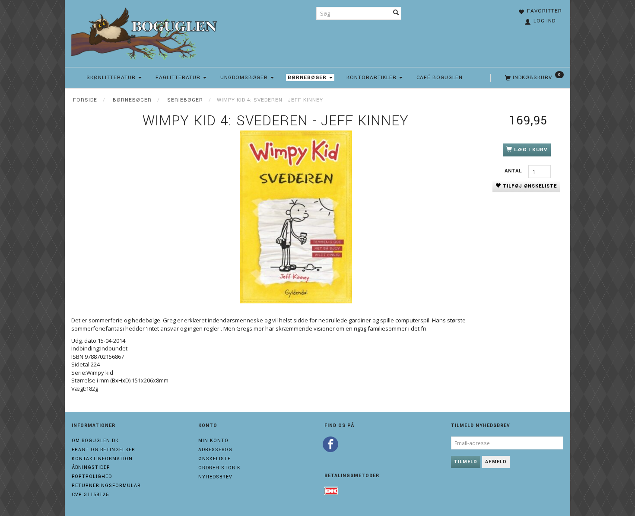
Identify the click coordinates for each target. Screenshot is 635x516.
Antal (514, 171)
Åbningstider (91, 467)
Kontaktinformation (102, 458)
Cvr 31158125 (90, 494)
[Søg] (396, 13)
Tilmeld (465, 462)
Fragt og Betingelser (103, 449)
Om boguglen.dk (95, 440)
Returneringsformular (106, 485)
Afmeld (496, 462)
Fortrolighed (92, 476)
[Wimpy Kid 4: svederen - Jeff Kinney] (295, 217)
